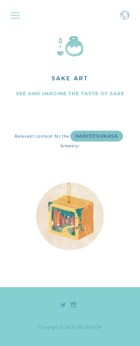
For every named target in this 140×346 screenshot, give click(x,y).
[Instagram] (73, 305)
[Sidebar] (17, 15)
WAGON (93, 327)
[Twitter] (63, 305)
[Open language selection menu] (125, 18)
